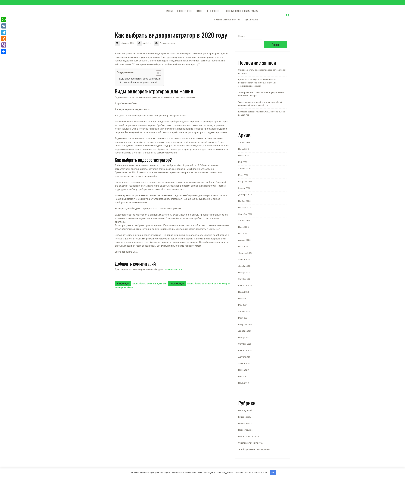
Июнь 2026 (243, 155)
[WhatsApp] (4, 19)
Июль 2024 (243, 292)
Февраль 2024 (245, 324)
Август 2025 (244, 220)
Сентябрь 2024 (245, 285)
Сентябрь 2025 (245, 214)
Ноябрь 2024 (244, 272)
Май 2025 (242, 233)
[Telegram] (4, 32)
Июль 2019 (243, 383)
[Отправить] (4, 51)
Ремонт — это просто (207, 11)
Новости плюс (245, 430)
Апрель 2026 (244, 168)
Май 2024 (242, 305)
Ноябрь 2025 (244, 201)
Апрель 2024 (244, 311)
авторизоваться (173, 269)
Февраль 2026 (245, 181)
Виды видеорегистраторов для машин (140, 78)
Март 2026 (243, 175)
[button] (157, 73)
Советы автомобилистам (227, 19)
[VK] (4, 26)
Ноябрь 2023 (244, 337)
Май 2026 (242, 162)
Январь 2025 (244, 259)
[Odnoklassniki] (4, 38)
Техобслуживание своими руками (241, 11)
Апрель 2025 (244, 240)
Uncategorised (245, 410)
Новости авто (184, 11)
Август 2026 (244, 142)
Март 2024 (243, 318)
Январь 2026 (244, 188)
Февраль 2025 (245, 253)
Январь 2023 (244, 363)
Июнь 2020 (243, 370)
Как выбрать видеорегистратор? (140, 82)
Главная (169, 11)
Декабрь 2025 (245, 194)
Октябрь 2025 (244, 207)
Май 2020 (242, 376)
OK (272, 472)
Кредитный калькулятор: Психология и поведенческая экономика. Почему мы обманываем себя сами (257, 82)
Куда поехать (251, 19)
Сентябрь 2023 (245, 350)
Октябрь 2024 (244, 279)
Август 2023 (244, 357)
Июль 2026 (243, 149)
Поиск (241, 36)
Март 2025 (243, 246)
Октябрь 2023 (244, 344)
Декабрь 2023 (245, 331)
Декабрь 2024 (245, 266)
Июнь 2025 (243, 227)
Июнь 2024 (243, 298)
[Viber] (4, 45)
